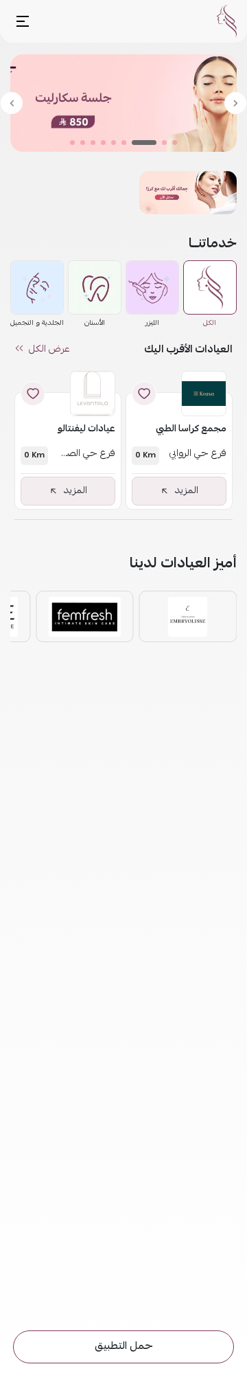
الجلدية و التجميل (37, 323)
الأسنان (94, 322)
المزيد (186, 491)
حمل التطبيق (124, 1347)
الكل (209, 322)
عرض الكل (49, 349)
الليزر (152, 323)
